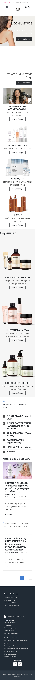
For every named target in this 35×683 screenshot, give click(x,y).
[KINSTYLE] (17, 195)
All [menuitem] (4, 401)
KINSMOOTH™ (17, 179)
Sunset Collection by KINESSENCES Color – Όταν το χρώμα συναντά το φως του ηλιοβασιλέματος (16, 544)
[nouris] (17, 241)
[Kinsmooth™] (17, 159)
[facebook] (15, 664)
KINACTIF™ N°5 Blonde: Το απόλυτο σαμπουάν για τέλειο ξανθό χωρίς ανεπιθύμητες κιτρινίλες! (17, 488)
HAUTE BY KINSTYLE (17, 145)
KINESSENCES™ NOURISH (17, 277)
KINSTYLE (17, 215)
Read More (8, 514)
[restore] (17, 346)
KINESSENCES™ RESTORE (17, 383)
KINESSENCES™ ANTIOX (17, 330)
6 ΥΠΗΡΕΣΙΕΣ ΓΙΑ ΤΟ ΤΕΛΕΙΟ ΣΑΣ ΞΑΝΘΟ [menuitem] (15, 405)
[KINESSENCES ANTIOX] (17, 294)
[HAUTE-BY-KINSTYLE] (17, 125)
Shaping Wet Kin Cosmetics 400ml (17, 107)
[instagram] (20, 664)
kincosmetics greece (12, 497)
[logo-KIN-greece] (18, 5)
